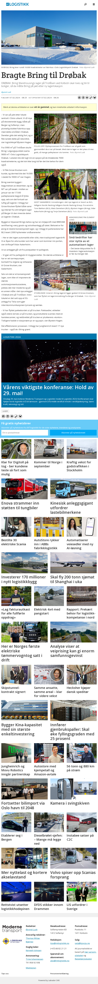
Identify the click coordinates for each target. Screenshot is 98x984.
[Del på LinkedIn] (83, 97)
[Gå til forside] (40, 4)
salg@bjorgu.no (82, 943)
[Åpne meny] (93, 4)
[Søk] (85, 4)
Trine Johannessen (34, 959)
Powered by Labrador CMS (49, 980)
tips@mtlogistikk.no (59, 943)
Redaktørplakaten (83, 959)
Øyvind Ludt (31, 929)
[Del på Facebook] (79, 97)
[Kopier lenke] (91, 97)
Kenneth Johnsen (33, 950)
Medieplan (31, 967)
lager (5, 411)
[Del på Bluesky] (94, 97)
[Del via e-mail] (87, 97)
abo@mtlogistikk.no (59, 960)
